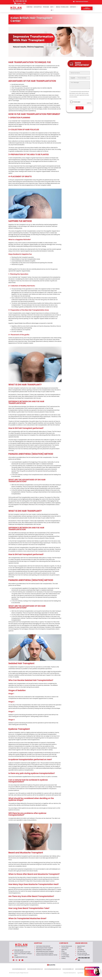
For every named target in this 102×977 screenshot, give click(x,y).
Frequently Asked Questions (70, 972)
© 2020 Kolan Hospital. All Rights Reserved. (18, 972)
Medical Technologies (62, 7)
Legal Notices (80, 972)
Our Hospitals (38, 7)
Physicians (46, 7)
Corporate (73, 7)
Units (51, 7)
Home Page (29, 7)
